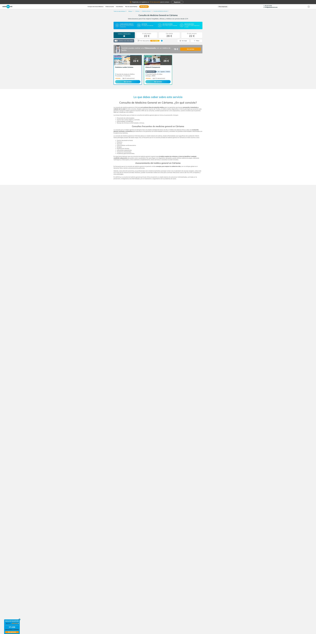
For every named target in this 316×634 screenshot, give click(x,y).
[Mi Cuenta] (308, 6)
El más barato (146, 35)
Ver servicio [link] (128, 82)
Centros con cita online (126, 41)
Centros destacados (124, 34)
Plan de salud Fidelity (131, 6)
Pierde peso (144, 6)
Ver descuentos (149, 41)
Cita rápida (169, 35)
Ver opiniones (12, 632)
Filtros (197, 40)
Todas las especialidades (119, 11)
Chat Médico (119, 6)
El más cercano (192, 35)
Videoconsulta (109, 6)
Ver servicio (190, 49)
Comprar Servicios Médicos (95, 6)
